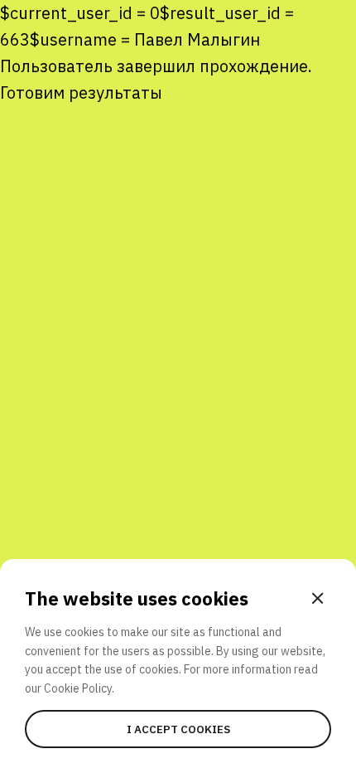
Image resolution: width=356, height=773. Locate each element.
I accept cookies (178, 729)
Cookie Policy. (79, 688)
